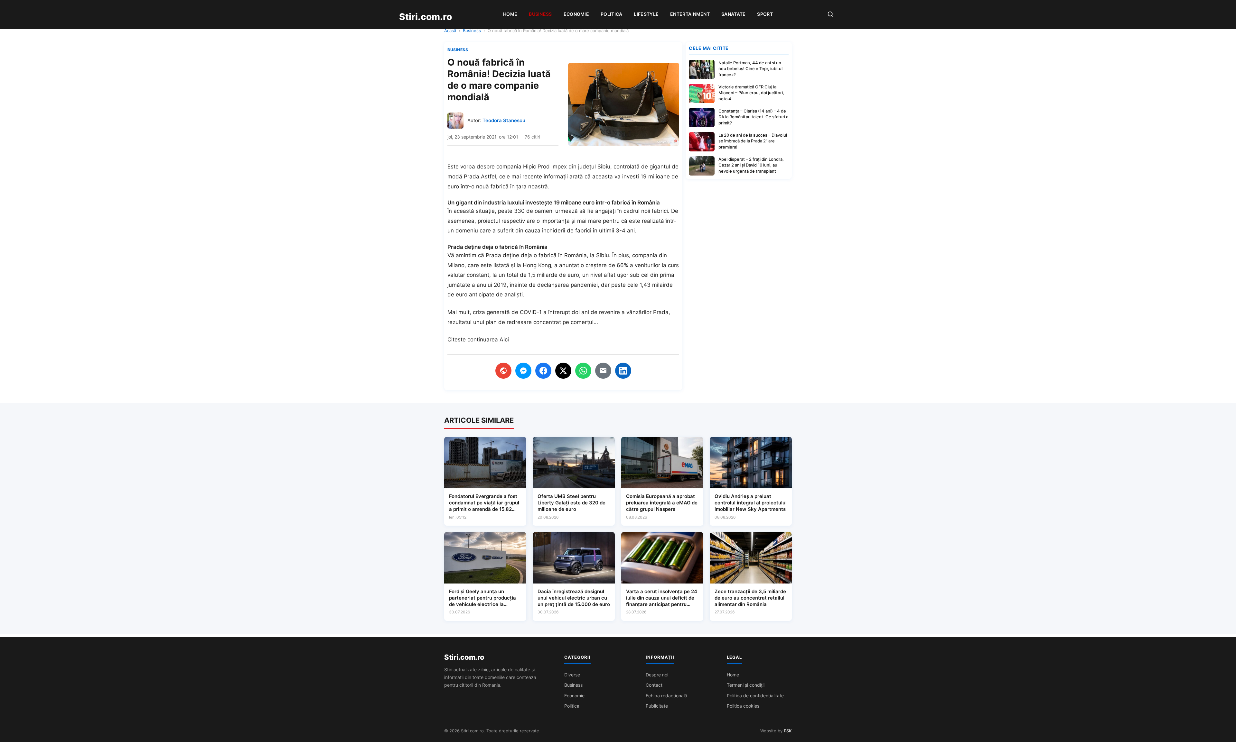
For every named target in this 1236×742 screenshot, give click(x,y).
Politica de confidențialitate (755, 695)
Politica (611, 14)
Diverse (572, 674)
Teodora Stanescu (503, 120)
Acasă (450, 30)
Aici (504, 339)
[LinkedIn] (623, 371)
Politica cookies (743, 706)
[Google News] (503, 371)
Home (510, 14)
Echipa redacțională (666, 695)
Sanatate (733, 14)
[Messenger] (523, 371)
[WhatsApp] (583, 371)
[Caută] (830, 15)
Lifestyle (646, 14)
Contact (654, 685)
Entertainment (690, 14)
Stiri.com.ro (464, 657)
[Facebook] (543, 371)
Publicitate (657, 706)
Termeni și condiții (745, 685)
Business (540, 14)
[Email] (603, 371)
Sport (765, 14)
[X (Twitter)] (563, 371)
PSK (788, 730)
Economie (576, 14)
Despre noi (657, 674)
